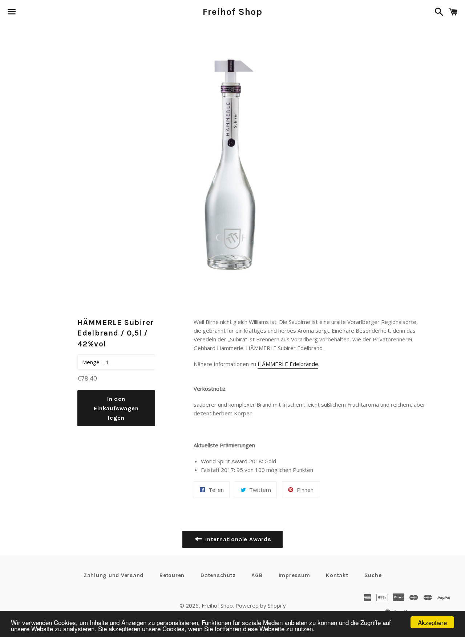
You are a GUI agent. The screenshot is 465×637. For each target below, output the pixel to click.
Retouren (172, 575)
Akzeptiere (432, 622)
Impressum (294, 575)
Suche (373, 575)
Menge (91, 362)
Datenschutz (218, 575)
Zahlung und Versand (113, 575)
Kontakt (337, 575)
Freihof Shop (232, 12)
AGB (256, 575)
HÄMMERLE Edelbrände (288, 363)
